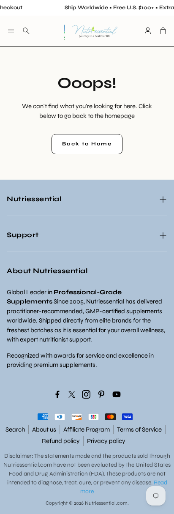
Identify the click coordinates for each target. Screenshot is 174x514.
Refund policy (61, 441)
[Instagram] (86, 394)
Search (15, 429)
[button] (11, 31)
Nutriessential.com (27, 464)
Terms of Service (139, 429)
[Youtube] (116, 394)
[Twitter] (71, 394)
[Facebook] (57, 394)
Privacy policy (106, 441)
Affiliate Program (86, 429)
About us (44, 429)
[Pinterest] (101, 394)
